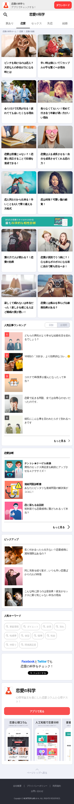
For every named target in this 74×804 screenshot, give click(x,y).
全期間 (63, 325)
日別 (51, 325)
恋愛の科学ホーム (9, 31)
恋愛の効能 (30, 31)
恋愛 (21, 31)
